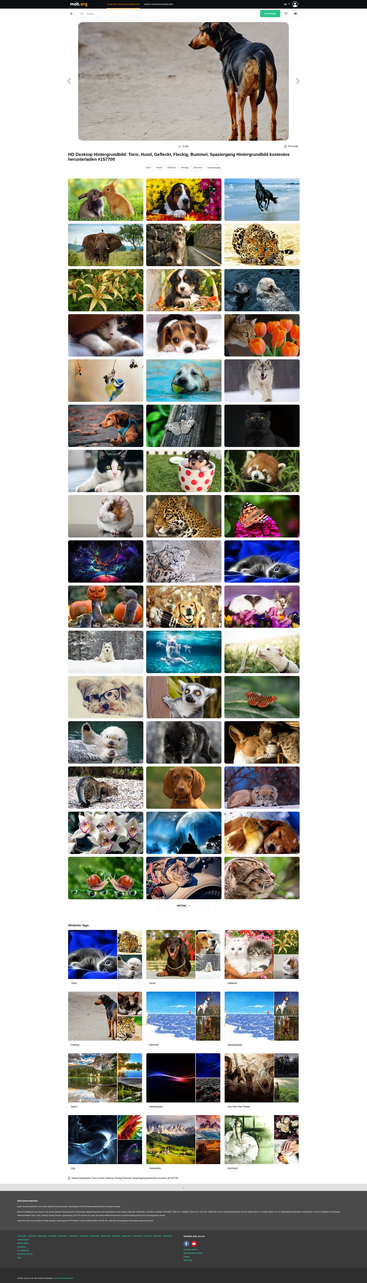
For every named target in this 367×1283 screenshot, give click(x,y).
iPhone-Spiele (22, 1243)
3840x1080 (105, 1236)
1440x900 (116, 1236)
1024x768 (147, 1236)
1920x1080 (21, 1236)
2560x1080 (94, 1236)
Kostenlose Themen (25, 1254)
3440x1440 (84, 1236)
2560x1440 (62, 1236)
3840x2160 (42, 1236)
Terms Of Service (60, 1278)
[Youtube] (194, 1246)
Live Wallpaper (23, 1250)
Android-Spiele (23, 1240)
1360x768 (157, 1236)
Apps (19, 1258)
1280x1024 (73, 1236)
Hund (159, 167)
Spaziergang (213, 167)
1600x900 (52, 1236)
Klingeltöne (21, 1247)
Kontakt (186, 1257)
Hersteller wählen (190, 1250)
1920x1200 (136, 1236)
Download (270, 13)
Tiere (148, 167)
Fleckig (184, 167)
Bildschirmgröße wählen (193, 1253)
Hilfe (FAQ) (188, 1260)
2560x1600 (167, 1236)
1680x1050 (126, 1236)
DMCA (70, 1278)
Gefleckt (171, 167)
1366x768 (32, 1236)
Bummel (198, 167)
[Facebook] (187, 1246)
